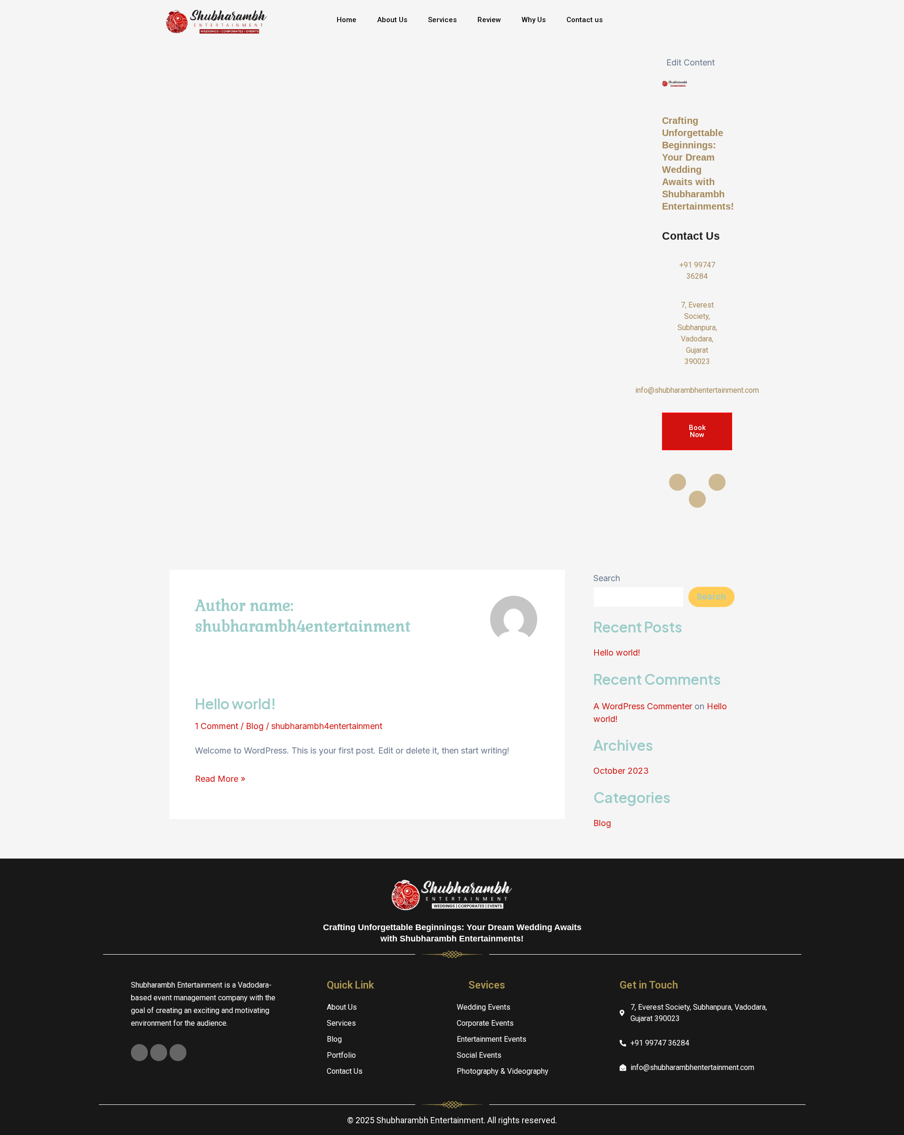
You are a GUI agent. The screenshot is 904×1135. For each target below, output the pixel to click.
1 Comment (216, 726)
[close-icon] (662, 45)
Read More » (220, 777)
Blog (255, 726)
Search (606, 578)
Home (346, 20)
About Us (392, 20)
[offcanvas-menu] (697, 24)
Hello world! (235, 704)
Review (489, 20)
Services (442, 20)
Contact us (584, 20)
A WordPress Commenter (642, 706)
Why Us (534, 20)
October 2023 (621, 771)
